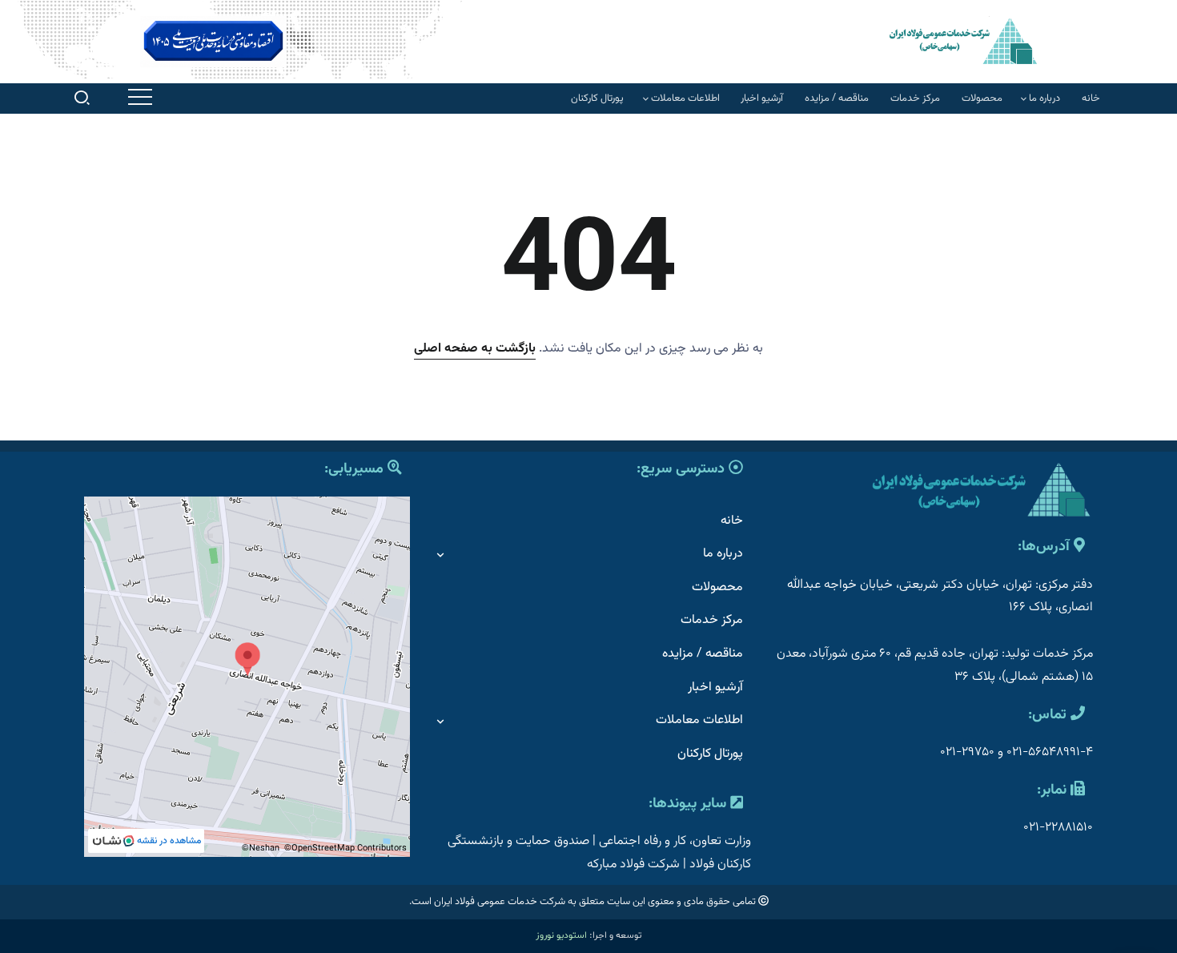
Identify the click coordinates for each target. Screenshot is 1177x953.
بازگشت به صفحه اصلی (475, 349)
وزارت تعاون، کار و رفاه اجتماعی (675, 841)
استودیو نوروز (561, 935)
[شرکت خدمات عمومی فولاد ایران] (963, 40)
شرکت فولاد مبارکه (633, 864)
